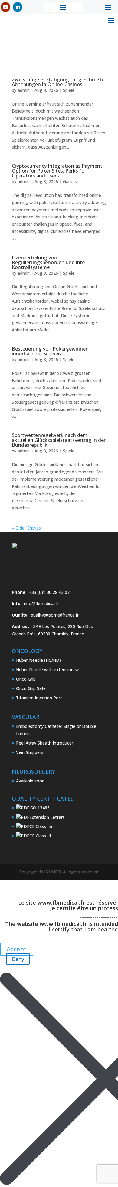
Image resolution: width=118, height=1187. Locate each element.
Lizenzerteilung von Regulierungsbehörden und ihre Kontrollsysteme (48, 262)
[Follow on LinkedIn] (17, 7)
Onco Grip (26, 679)
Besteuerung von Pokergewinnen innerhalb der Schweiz (50, 351)
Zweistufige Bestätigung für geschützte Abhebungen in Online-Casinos (58, 82)
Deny (17, 959)
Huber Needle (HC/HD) (38, 660)
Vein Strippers (29, 752)
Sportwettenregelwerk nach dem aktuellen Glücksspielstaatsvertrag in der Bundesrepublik (59, 440)
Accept (17, 949)
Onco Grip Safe (31, 688)
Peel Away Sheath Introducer (44, 743)
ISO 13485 (39, 808)
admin (24, 90)
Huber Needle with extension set (48, 669)
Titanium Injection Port (39, 698)
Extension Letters (47, 817)
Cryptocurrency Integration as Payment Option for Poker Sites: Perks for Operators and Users (57, 171)
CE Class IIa (40, 826)
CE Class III (40, 836)
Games (70, 181)
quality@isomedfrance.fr (55, 615)
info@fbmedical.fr (41, 603)
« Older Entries (26, 528)
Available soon (30, 781)
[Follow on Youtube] (5, 7)
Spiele (68, 90)
